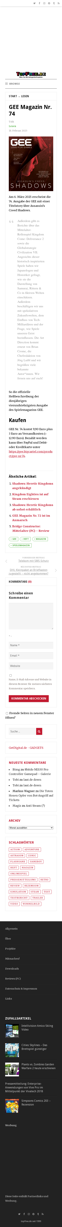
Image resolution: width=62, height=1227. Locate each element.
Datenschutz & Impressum (21, 988)
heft (26, 539)
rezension (31, 885)
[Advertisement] (31, 41)
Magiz (17, 805)
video (14, 903)
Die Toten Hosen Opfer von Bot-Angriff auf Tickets (31, 795)
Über (8, 938)
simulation (18, 891)
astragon (16, 855)
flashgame (17, 861)
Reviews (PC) (13, 978)
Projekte (10, 948)
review (15, 885)
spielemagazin (21, 545)
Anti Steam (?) (35, 805)
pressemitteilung (23, 879)
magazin (41, 539)
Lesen (25, 96)
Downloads (12, 968)
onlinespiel (18, 873)
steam (35, 891)
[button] (14, 84)
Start (13, 96)
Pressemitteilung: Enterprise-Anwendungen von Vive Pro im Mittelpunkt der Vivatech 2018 (24, 1087)
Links (8, 998)
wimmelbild (31, 903)
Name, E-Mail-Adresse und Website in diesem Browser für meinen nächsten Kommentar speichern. (30, 684)
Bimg (16, 769)
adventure (31, 849)
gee (14, 539)
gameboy (36, 861)
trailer (37, 897)
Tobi (16, 779)
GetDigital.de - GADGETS (26, 747)
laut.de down (32, 779)
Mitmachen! (12, 958)
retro (44, 879)
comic (32, 855)
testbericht (19, 897)
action (15, 849)
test (47, 891)
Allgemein (11, 928)
